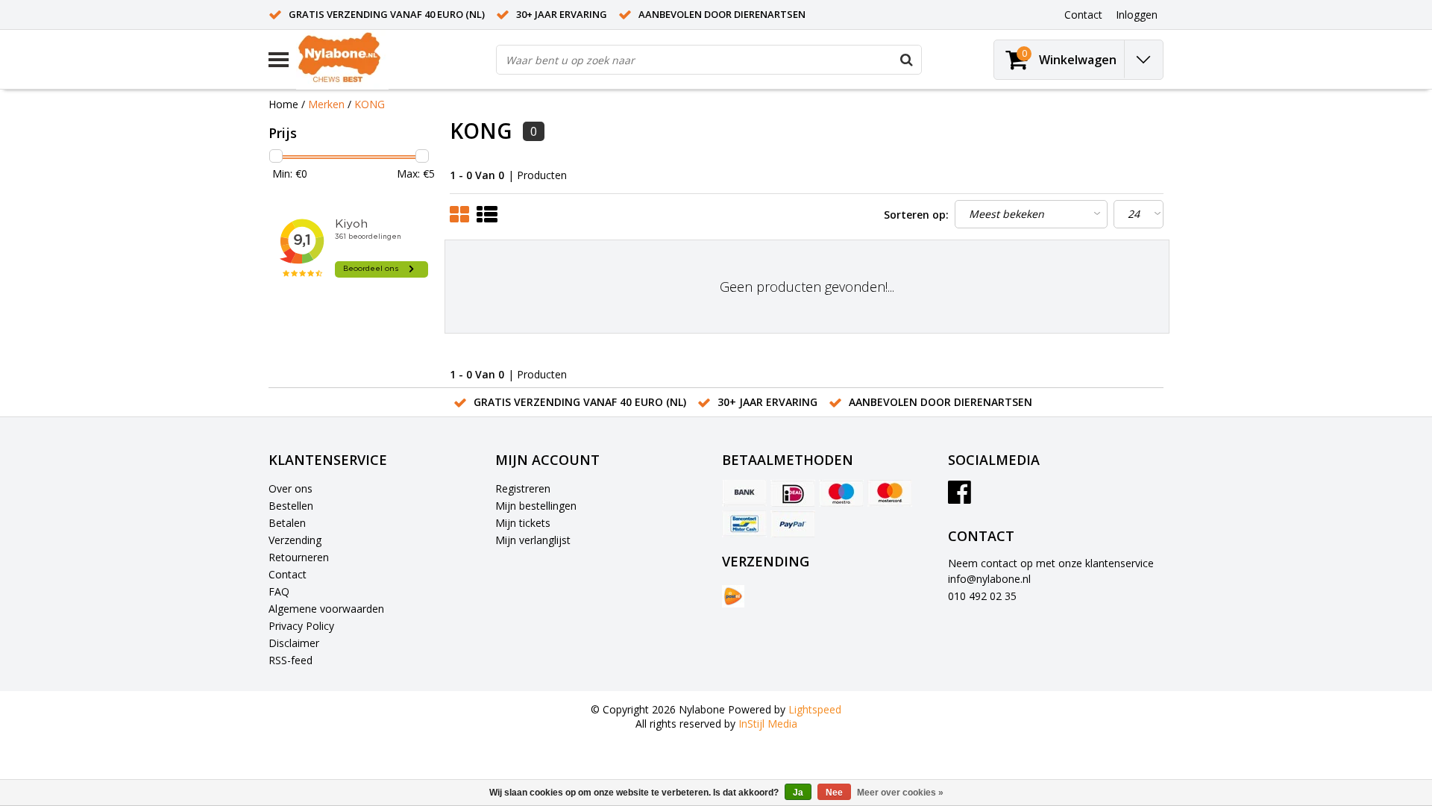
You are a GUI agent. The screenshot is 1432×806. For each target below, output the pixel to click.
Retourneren (298, 557)
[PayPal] (792, 523)
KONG (369, 104)
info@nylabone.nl (989, 579)
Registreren (522, 488)
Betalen (287, 523)
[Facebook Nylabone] (959, 497)
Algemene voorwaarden (326, 609)
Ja (798, 792)
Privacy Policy (301, 626)
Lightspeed (814, 709)
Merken (326, 104)
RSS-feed (290, 660)
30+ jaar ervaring (561, 14)
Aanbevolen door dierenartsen (722, 14)
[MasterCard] (889, 493)
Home (283, 104)
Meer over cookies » (900, 792)
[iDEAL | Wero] (792, 493)
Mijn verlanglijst (533, 540)
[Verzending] (733, 596)
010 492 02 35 (982, 596)
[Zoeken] (906, 59)
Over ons (290, 488)
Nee (834, 792)
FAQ (278, 591)
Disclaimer (293, 643)
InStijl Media (767, 723)
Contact (287, 574)
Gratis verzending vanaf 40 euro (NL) (387, 14)
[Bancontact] (744, 523)
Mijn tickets (522, 523)
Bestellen (290, 506)
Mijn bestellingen (536, 506)
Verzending (294, 540)
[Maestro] (841, 493)
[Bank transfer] (744, 493)
